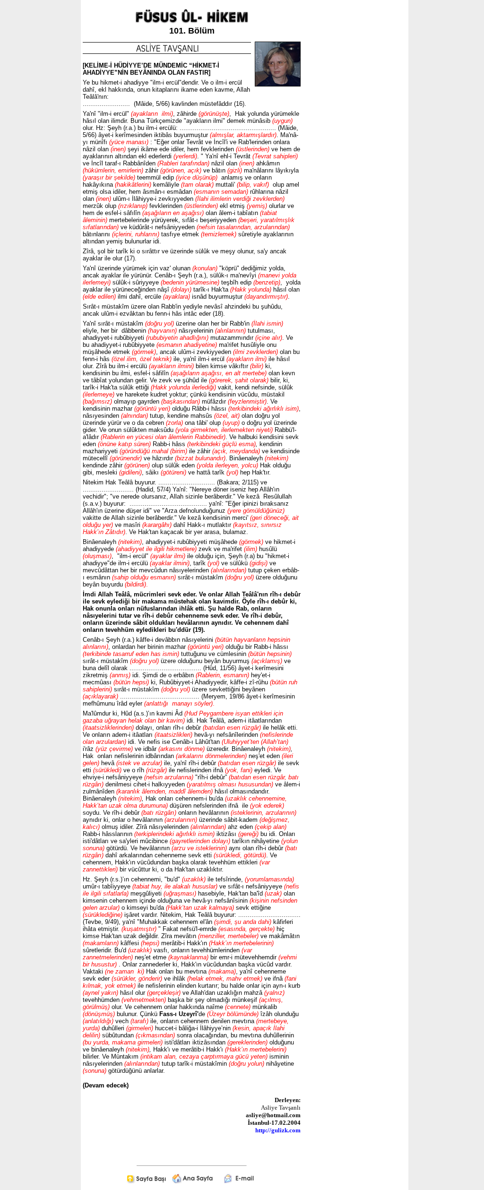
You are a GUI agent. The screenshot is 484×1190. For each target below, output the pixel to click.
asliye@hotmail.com (273, 1115)
